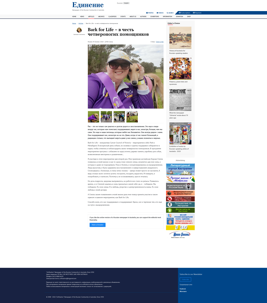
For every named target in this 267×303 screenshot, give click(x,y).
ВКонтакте (183, 291)
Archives (101, 16)
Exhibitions (155, 16)
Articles (91, 16)
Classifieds (112, 16)
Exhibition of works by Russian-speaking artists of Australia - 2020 (179, 148)
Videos (160, 13)
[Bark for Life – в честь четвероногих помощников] (125, 108)
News (82, 16)
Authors (143, 16)
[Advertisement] (180, 252)
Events (123, 16)
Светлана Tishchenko (79, 34)
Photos (150, 13)
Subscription (185, 13)
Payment (198, 13)
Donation (179, 16)
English (126, 3)
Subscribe (185, 279)
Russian (120, 3)
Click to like (160, 42)
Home (74, 16)
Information (167, 16)
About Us (133, 16)
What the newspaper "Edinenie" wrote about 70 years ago (178, 115)
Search (170, 13)
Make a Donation (97, 225)
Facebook (183, 289)
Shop (189, 16)
